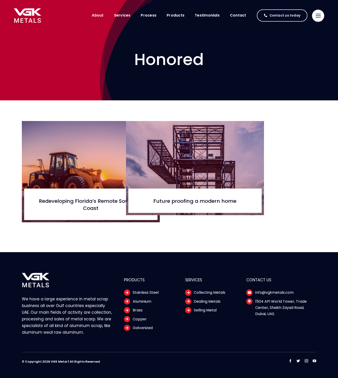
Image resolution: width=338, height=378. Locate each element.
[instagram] (306, 361)
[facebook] (290, 361)
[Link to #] (318, 16)
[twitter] (298, 361)
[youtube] (314, 361)
